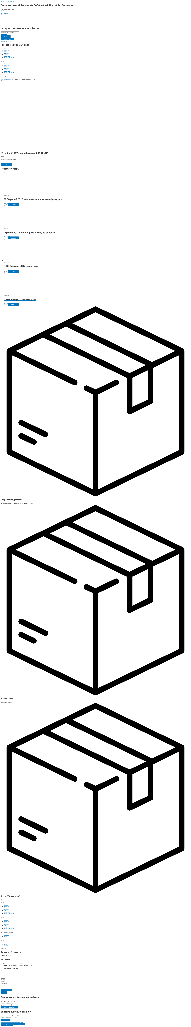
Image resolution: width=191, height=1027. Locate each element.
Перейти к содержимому (7, 1)
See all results (7, 39)
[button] (6, 41)
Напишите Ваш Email (6, 1003)
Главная (3, 79)
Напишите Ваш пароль (7, 1017)
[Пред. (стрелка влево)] (4, 1025)
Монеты (6, 49)
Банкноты (6, 50)
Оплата (5, 936)
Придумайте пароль (6, 1005)
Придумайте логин (6, 1001)
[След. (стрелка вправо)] (10, 1025)
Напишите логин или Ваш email (9, 1016)
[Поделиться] (10, 1024)
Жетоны (6, 54)
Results (6, 36)
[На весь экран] (16, 1024)
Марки (5, 51)
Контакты (6, 59)
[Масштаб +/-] (22, 1024)
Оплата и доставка (9, 57)
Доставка (6, 935)
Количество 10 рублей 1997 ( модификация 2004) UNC (15, 162)
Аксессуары (7, 56)
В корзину (6, 164)
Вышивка (6, 53)
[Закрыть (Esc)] (4, 1024)
